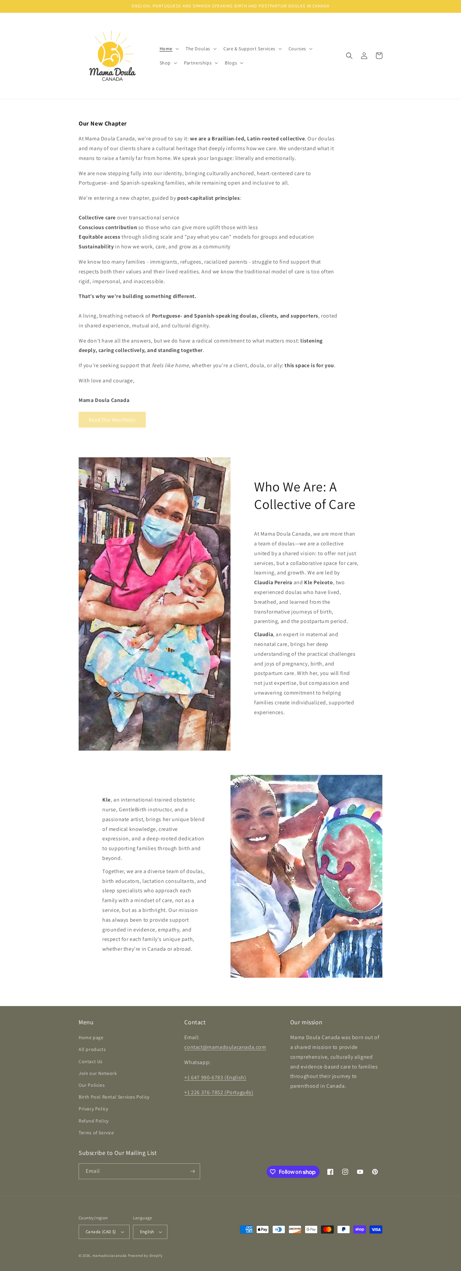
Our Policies (92, 1085)
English (147, 1232)
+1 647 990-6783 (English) (215, 1077)
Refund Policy (94, 1121)
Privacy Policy (93, 1109)
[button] (169, 49)
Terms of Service (96, 1133)
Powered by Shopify (145, 1255)
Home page (91, 1037)
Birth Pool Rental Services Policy (114, 1097)
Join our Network (98, 1073)
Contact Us (91, 1061)
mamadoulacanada (109, 1255)
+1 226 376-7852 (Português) (218, 1092)
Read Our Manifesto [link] (112, 419)
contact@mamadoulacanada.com (225, 1047)
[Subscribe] (192, 1171)
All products (92, 1049)
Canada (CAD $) (101, 1232)
